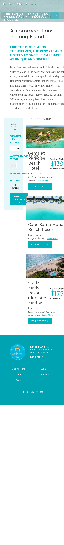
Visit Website (38, 189)
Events (44, 371)
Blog (18, 383)
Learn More (42, 182)
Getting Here (18, 371)
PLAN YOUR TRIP (43, 16)
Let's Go (35, 360)
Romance (44, 377)
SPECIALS (11, 19)
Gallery (18, 377)
